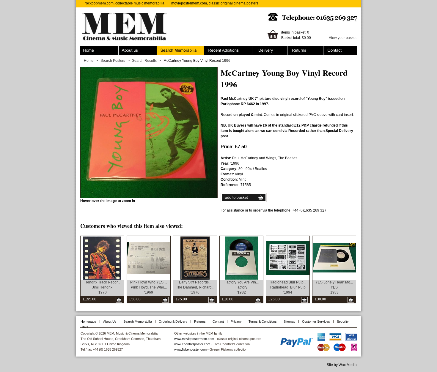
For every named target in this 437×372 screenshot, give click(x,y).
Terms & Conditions (263, 321)
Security (343, 321)
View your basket (342, 38)
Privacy (236, 321)
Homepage (88, 321)
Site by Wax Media (342, 365)
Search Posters (112, 61)
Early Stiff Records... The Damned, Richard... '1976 (195, 287)
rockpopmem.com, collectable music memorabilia (124, 3)
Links (84, 327)
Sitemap (289, 321)
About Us (110, 321)
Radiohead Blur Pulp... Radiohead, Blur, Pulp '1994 (288, 287)
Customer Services (316, 321)
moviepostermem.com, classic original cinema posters (214, 3)
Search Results (144, 61)
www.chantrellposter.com (192, 344)
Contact (329, 49)
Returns (293, 49)
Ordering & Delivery (269, 49)
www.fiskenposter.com (190, 349)
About (123, 49)
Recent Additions (218, 49)
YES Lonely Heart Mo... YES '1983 (334, 287)
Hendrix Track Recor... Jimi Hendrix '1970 (102, 287)
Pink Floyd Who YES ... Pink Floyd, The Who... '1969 (148, 287)
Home (85, 49)
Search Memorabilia (173, 49)
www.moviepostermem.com (194, 339)
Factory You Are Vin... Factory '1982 (241, 287)
